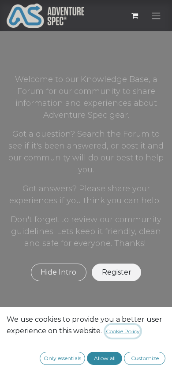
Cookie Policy (123, 331)
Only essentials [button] (62, 358)
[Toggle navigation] (156, 15)
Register (116, 272)
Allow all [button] (105, 358)
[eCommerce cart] (134, 15)
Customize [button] (145, 358)
